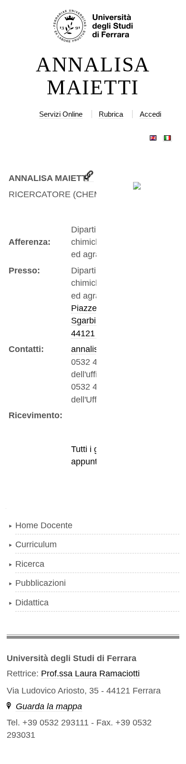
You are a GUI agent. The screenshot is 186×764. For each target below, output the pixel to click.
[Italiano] (167, 136)
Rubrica (111, 114)
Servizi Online (61, 114)
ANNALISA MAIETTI (93, 76)
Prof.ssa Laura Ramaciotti (90, 673)
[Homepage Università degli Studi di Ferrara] (93, 27)
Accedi (150, 114)
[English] (153, 136)
